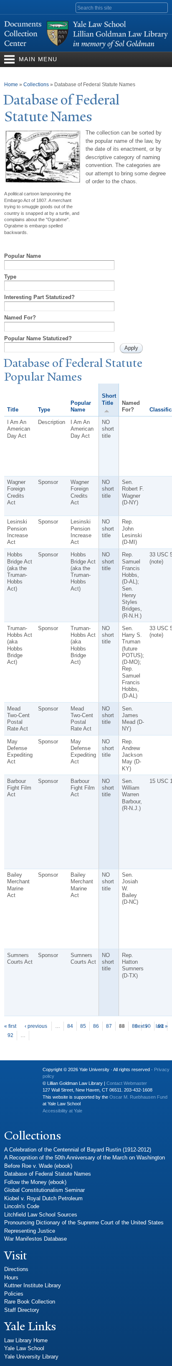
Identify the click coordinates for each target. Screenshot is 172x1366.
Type (10, 277)
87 (109, 1026)
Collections (36, 84)
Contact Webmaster (126, 1083)
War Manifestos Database (35, 1239)
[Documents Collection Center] (86, 48)
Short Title (109, 399)
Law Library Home (26, 1340)
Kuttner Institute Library (32, 1285)
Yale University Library (31, 1357)
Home (11, 84)
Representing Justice (29, 1231)
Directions (16, 1269)
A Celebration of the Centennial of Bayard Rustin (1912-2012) (77, 1150)
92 (10, 1035)
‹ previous (36, 1026)
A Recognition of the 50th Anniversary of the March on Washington (84, 1157)
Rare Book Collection (29, 1302)
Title (12, 409)
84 (70, 1026)
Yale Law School (24, 1348)
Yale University (17, 1072)
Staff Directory (21, 1310)
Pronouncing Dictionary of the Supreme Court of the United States (84, 1222)
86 (96, 1026)
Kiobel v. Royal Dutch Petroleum (43, 1198)
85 (83, 1026)
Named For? (20, 317)
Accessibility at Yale (62, 1110)
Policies (13, 1294)
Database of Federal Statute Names (47, 1174)
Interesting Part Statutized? (39, 297)
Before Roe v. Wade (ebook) (38, 1166)
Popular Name (22, 256)
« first (10, 1026)
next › (141, 1026)
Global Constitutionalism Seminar (44, 1190)
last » (162, 1026)
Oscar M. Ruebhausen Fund (138, 1096)
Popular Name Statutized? (38, 338)
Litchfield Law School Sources (40, 1214)
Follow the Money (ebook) (35, 1182)
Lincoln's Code (21, 1206)
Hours (11, 1277)
